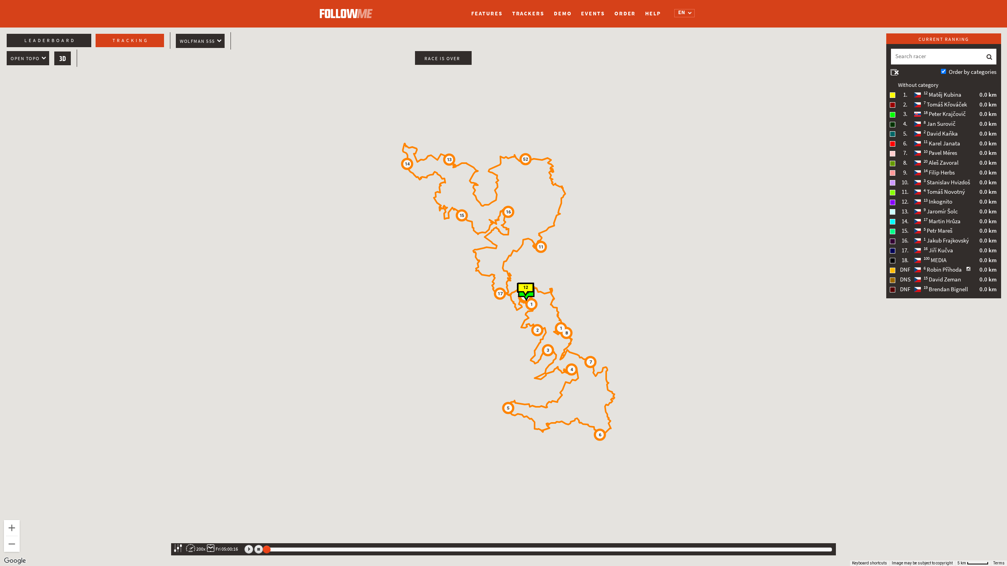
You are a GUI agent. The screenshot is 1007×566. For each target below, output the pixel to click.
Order (625, 13)
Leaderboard (50, 40)
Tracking (131, 40)
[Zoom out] (12, 544)
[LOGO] (348, 10)
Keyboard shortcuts (869, 563)
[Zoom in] (12, 528)
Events (593, 13)
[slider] (267, 549)
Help (653, 13)
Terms (999, 563)
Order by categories (972, 72)
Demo (563, 13)
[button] (537, 330)
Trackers (528, 13)
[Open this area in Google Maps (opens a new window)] (15, 561)
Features (486, 13)
